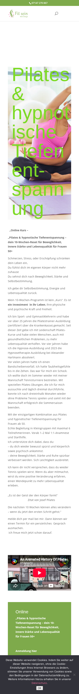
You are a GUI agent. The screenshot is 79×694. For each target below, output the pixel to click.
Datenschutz (39, 682)
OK (39, 688)
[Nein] (74, 675)
